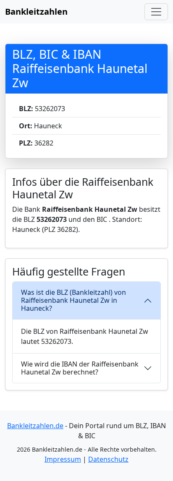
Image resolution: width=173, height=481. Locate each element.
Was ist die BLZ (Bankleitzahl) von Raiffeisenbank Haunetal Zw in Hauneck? (73, 300)
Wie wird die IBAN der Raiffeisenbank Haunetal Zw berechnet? (80, 368)
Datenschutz (108, 459)
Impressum (63, 459)
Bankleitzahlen (36, 11)
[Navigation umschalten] (156, 11)
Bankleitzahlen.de (35, 425)
